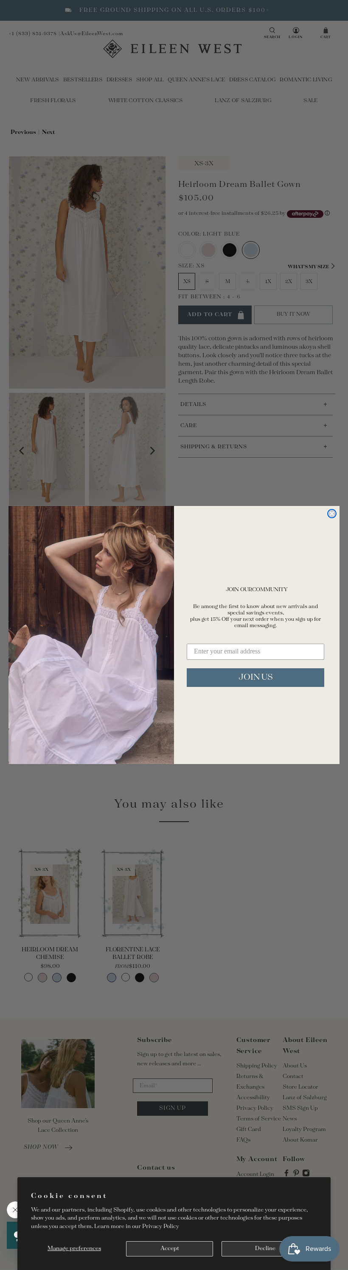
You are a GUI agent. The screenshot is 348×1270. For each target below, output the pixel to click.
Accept (169, 1248)
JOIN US (256, 677)
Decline (265, 1248)
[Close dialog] (332, 513)
